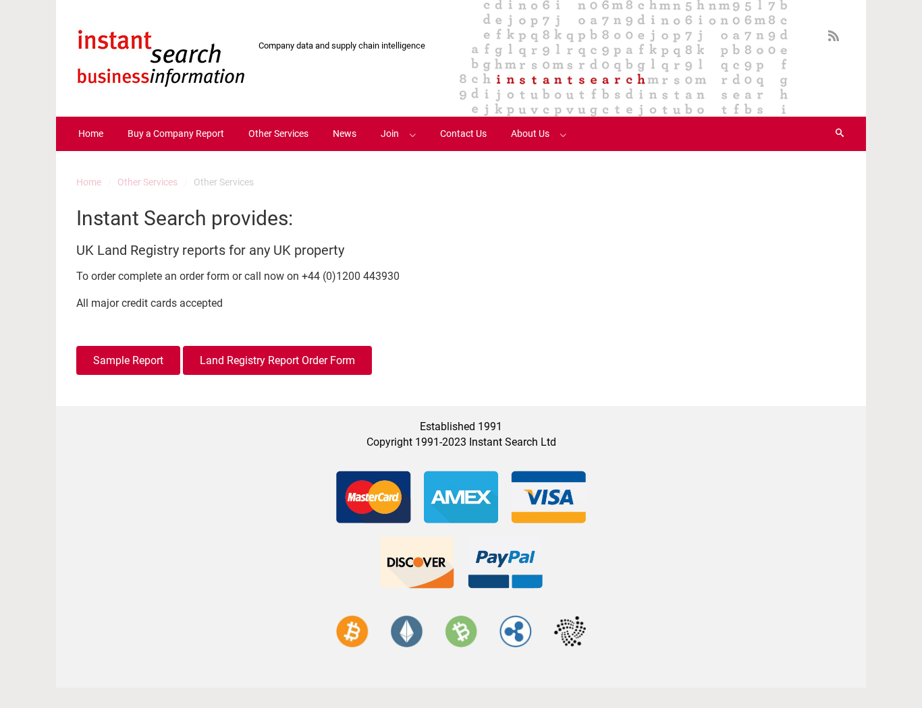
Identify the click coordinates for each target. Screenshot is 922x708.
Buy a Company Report (176, 133)
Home (90, 133)
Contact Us (463, 133)
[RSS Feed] (833, 36)
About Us (530, 133)
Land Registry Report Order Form (277, 360)
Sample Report (128, 360)
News (344, 133)
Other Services (278, 133)
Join (390, 133)
